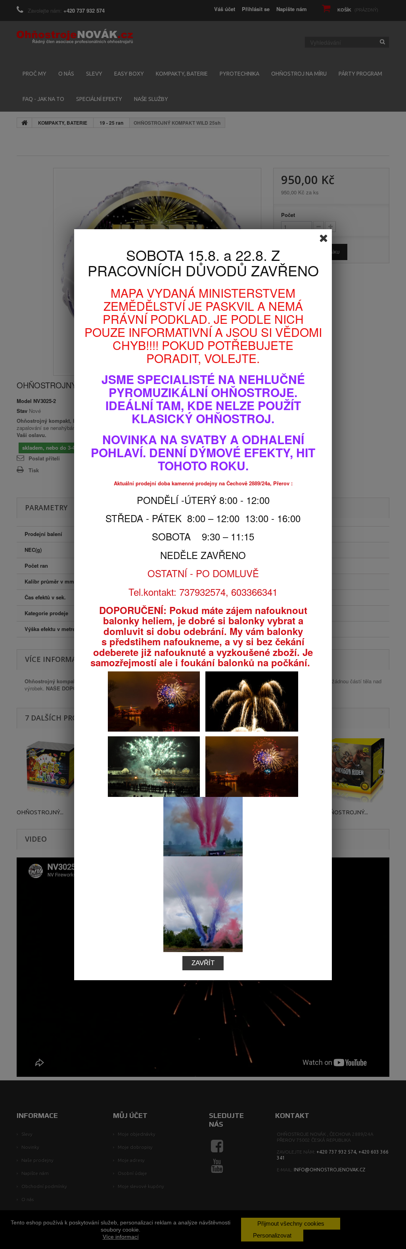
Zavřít (203, 963)
